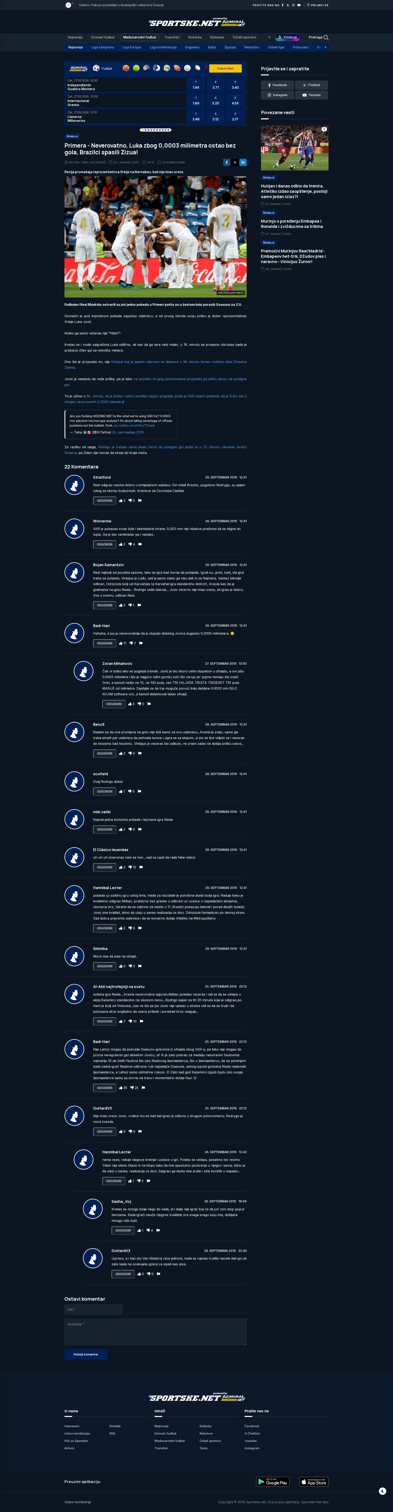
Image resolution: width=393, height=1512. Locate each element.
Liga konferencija (163, 47)
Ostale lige (276, 47)
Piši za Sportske (76, 1441)
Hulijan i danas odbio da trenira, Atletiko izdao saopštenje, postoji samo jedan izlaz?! (294, 191)
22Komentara (173, 162)
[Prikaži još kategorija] (269, 37)
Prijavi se (320, 5)
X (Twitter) (252, 1433)
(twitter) (314, 85)
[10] (68, 5)
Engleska (192, 47)
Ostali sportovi (244, 37)
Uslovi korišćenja (77, 1433)
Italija (212, 47)
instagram (280, 95)
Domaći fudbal (103, 37)
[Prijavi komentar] (140, 500)
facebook (280, 85)
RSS (112, 1433)
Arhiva (69, 1448)
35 (125, 1088)
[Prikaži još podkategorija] (325, 47)
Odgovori (104, 500)
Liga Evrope (132, 47)
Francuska (301, 47)
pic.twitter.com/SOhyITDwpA (134, 425)
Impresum (71, 1426)
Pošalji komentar (86, 1354)
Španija (230, 47)
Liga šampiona (102, 47)
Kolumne (217, 37)
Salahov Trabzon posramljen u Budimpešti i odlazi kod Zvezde (121, 5)
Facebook (252, 1426)
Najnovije (75, 37)
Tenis (204, 1448)
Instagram (252, 1448)
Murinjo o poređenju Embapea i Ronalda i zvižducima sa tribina (292, 223)
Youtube (251, 1441)
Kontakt (115, 1426)
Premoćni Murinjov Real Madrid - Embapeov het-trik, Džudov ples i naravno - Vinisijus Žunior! (293, 256)
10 (135, 1021)
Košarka (195, 37)
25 (136, 1088)
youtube (315, 95)
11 (124, 643)
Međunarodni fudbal (139, 37)
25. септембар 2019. (128, 432)
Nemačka (251, 47)
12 (134, 867)
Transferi (172, 37)
